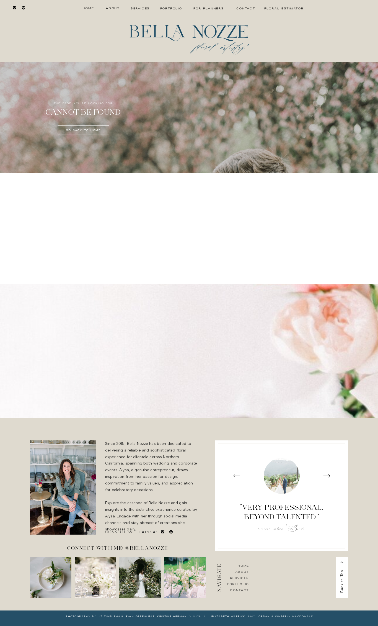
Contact (239, 590)
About (242, 572)
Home (243, 566)
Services (239, 578)
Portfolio (238, 584)
